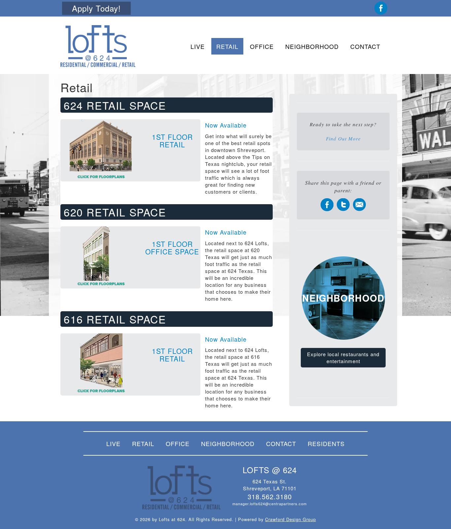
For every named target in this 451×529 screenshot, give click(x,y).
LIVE (198, 46)
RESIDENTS (326, 443)
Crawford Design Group (290, 519)
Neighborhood (343, 298)
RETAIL (227, 46)
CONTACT (365, 46)
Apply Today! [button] (96, 8)
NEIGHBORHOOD (312, 46)
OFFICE (262, 46)
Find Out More (343, 138)
